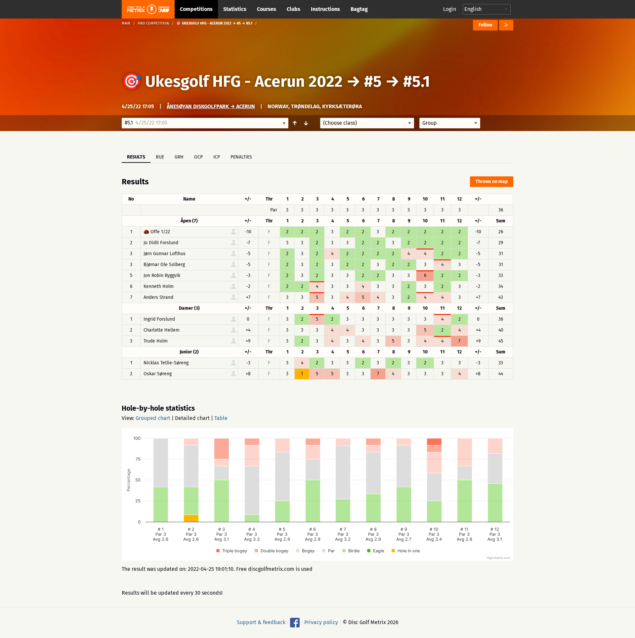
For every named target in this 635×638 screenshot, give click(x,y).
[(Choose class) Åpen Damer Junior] (367, 123)
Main (126, 23)
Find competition (153, 23)
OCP (198, 157)
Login (449, 9)
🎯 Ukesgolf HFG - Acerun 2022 (232, 81)
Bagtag (359, 9)
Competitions (196, 9)
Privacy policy (321, 622)
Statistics (234, 9)
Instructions (325, 9)
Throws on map (492, 181)
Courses (266, 9)
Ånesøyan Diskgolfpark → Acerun (211, 106)
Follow (485, 25)
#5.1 (416, 81)
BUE (160, 157)
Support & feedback (261, 622)
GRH (179, 157)
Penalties (241, 157)
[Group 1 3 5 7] (449, 123)
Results (136, 157)
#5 (373, 81)
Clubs (293, 9)
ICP (216, 157)
